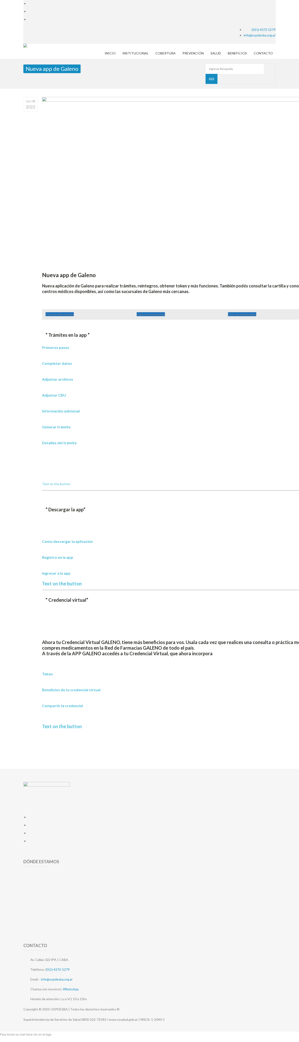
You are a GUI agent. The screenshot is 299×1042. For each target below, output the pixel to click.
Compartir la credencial (62, 705)
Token (47, 674)
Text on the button (60, 314)
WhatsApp (71, 989)
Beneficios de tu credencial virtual (71, 690)
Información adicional (61, 411)
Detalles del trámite (59, 442)
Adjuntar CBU (54, 395)
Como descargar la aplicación (67, 541)
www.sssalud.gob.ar (123, 1019)
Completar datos (57, 363)
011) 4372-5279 (58, 969)
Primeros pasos (55, 347)
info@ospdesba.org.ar (57, 979)
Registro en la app (57, 557)
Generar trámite (56, 427)
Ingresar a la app (56, 573)
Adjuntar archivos (57, 379)
